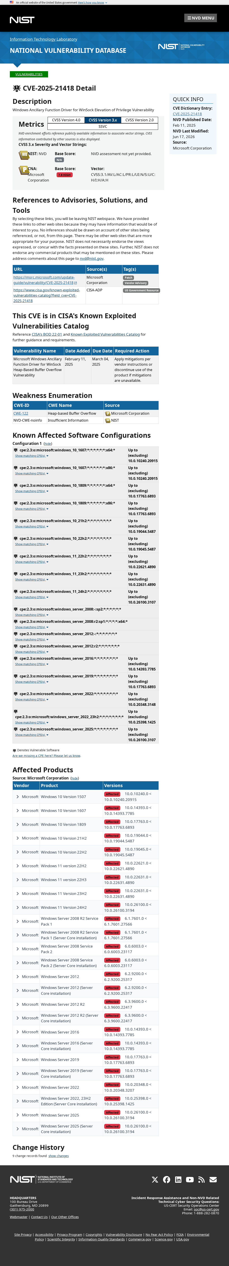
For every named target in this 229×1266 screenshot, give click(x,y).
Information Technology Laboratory (43, 39)
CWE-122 (20, 413)
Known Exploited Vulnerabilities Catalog (105, 334)
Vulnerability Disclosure (124, 1234)
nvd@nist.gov (91, 258)
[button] (200, 18)
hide (48, 444)
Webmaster (19, 1217)
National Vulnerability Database (68, 50)
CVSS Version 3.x (103, 119)
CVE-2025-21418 (187, 113)
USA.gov (182, 1239)
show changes (59, 1156)
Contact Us (39, 1217)
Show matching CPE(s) (30, 456)
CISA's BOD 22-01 (47, 334)
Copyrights (94, 1234)
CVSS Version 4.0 (66, 119)
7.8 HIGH (64, 175)
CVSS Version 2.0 (139, 119)
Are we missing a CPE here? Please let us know (46, 756)
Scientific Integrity (61, 1239)
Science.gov (164, 1239)
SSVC (103, 126)
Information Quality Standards (101, 1239)
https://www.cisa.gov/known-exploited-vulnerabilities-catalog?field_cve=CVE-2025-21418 (46, 295)
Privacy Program (69, 1234)
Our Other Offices (65, 1217)
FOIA (180, 1234)
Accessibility (44, 1234)
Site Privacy (23, 1234)
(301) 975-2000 (22, 1209)
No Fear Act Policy (159, 1234)
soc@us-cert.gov (206, 1209)
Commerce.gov (139, 1239)
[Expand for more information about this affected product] (17, 797)
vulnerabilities (28, 74)
